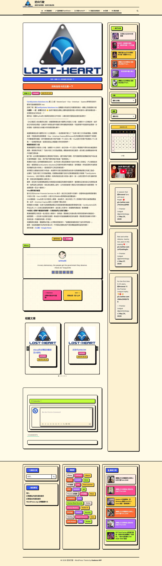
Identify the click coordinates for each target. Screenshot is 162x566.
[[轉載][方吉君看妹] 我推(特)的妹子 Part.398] (114, 64)
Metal (86, 480)
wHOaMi (35, 93)
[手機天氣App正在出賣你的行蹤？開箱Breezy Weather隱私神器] (114, 55)
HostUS (78, 512)
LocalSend (70, 498)
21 (126, 144)
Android (76, 489)
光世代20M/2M (79, 350)
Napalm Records (81, 517)
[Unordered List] (56, 424)
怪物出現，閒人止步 (73, 294)
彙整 (113, 111)
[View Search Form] (137, 11)
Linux (92, 517)
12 (119, 141)
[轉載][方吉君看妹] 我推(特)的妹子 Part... (125, 63)
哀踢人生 (57, 79)
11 (116, 141)
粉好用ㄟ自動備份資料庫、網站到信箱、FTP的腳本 (125, 45)
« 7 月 (122, 155)
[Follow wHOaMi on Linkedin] (71, 272)
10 (113, 141)
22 (130, 144)
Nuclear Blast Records (74, 503)
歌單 (106, 11)
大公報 (37, 228)
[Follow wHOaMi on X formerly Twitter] (56, 272)
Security (88, 512)
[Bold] (43, 424)
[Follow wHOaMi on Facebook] (53, 272)
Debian (88, 503)
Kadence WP (97, 560)
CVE (78, 485)
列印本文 (57, 239)
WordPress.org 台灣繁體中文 (37, 502)
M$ (84, 489)
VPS (68, 489)
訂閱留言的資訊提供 (33, 499)
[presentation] (42, 335)
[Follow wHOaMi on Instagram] (60, 272)
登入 (28, 493)
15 (130, 141)
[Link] (64, 424)
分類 (113, 95)
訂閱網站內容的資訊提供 (35, 496)
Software (79, 475)
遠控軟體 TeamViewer (64, 11)
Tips (80, 521)
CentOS (78, 480)
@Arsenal (121, 194)
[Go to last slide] (28, 348)
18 (116, 144)
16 (133, 141)
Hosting (70, 517)
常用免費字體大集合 (127, 71)
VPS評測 (84, 494)
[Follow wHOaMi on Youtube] (64, 272)
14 (126, 141)
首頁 (51, 79)
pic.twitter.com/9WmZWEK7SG (123, 299)
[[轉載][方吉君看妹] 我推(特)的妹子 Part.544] (114, 83)
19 (119, 144)
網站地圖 (116, 11)
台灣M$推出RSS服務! (51, 295)
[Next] (96, 348)
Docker (88, 521)
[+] (69, 424)
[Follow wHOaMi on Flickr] (67, 272)
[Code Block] (61, 424)
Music (92, 494)
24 (113, 147)
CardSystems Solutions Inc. (38, 102)
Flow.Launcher (88, 485)
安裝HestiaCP (80, 11)
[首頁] (42, 11)
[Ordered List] (53, 424)
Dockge (70, 512)
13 (123, 141)
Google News (46, 228)
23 (133, 144)
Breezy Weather (72, 508)
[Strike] (50, 424)
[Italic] (45, 424)
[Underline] (48, 424)
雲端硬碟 (49, 11)
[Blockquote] (58, 424)
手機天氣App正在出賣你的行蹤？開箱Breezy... (125, 53)
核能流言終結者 (95, 11)
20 (123, 144)
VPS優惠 (70, 485)
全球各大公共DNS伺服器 (126, 35)
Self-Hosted (71, 521)
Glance (87, 475)
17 (113, 144)
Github (69, 480)
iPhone (69, 475)
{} (66, 424)
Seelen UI (85, 508)
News (26, 245)
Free (79, 498)
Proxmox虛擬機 (72, 494)
